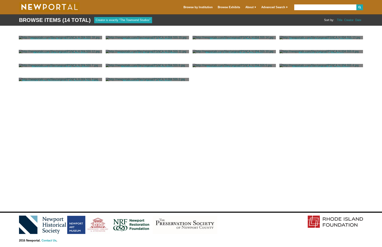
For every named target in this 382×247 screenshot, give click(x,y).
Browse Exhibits (229, 7)
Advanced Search (273, 7)
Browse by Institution (198, 7)
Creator (348, 20)
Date (358, 20)
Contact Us (49, 240)
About (249, 7)
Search (359, 7)
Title (339, 20)
